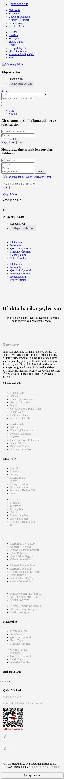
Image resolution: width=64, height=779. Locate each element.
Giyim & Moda (19, 630)
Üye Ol (13, 32)
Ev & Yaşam (17, 640)
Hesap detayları (17, 48)
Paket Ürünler (16, 26)
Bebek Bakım (16, 22)
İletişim (14, 395)
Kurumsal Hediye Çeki (21, 54)
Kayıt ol (13, 113)
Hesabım (13, 35)
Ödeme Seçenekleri (21, 559)
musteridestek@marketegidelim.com (23, 702)
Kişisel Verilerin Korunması (25, 593)
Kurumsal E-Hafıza (21, 418)
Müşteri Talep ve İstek (22, 543)
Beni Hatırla (12, 139)
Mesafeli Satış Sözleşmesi (24, 596)
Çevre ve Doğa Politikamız (25, 408)
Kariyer (14, 405)
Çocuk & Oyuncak (19, 16)
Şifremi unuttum (18, 51)
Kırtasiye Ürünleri (19, 19)
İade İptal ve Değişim (22, 556)
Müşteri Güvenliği (20, 546)
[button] (4, 91)
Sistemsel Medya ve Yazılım (44, 766)
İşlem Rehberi (18, 553)
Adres (12, 44)
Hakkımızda (17, 392)
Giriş (11, 110)
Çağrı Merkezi (11, 194)
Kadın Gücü (17, 411)
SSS (11, 57)
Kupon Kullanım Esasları (24, 549)
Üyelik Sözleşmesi (20, 599)
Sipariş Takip (16, 41)
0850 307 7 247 (19, 4)
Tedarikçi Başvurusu (21, 399)
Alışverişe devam (21, 83)
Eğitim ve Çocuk (19, 414)
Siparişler (14, 38)
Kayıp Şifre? (8, 142)
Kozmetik (14, 13)
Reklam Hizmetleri (20, 402)
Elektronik (14, 10)
